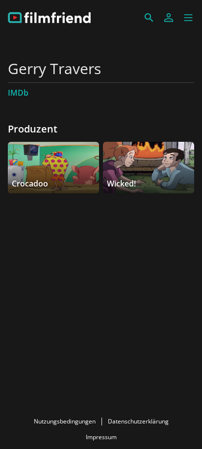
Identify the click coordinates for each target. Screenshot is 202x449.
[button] (188, 17)
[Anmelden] (168, 17)
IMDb (18, 92)
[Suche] (149, 17)
